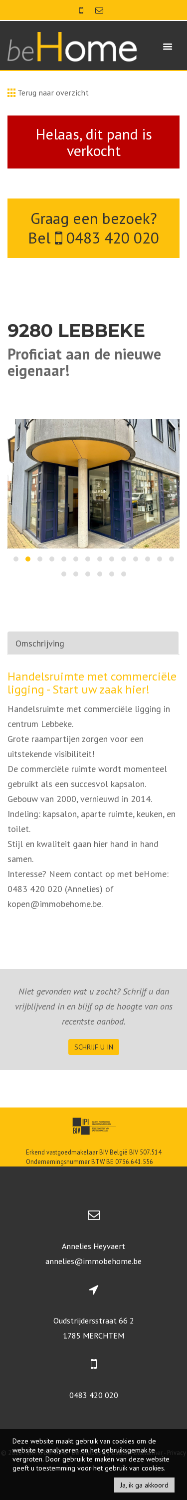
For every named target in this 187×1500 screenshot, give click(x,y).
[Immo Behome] (72, 46)
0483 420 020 (110, 238)
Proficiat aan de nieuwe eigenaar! (84, 362)
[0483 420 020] (82, 10)
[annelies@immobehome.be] (99, 10)
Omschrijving (39, 643)
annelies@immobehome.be (93, 1261)
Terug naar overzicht (52, 93)
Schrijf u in (93, 1047)
